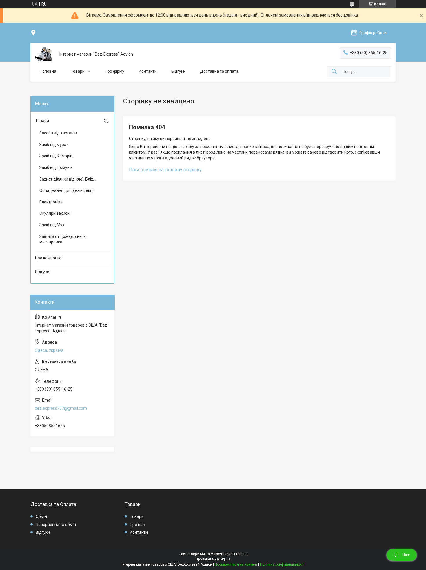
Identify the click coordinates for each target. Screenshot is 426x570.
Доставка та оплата (219, 71)
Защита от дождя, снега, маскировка (63, 239)
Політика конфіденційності (282, 564)
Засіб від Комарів (55, 156)
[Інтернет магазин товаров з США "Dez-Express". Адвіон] (45, 54)
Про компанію (48, 258)
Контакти (148, 71)
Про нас (137, 524)
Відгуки (178, 71)
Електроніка (51, 202)
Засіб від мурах (53, 144)
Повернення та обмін (56, 524)
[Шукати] (334, 71)
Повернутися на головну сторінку (165, 169)
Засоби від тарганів (58, 133)
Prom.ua (240, 554)
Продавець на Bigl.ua (213, 559)
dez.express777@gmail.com (61, 408)
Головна (48, 71)
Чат (406, 555)
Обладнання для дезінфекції (67, 190)
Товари (78, 71)
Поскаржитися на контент (236, 564)
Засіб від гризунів (56, 167)
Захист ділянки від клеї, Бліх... (67, 179)
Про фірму (114, 71)
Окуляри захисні (54, 213)
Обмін (41, 516)
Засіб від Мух (51, 225)
